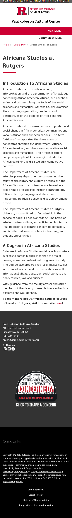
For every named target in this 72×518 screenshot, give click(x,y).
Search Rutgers (36, 494)
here (59, 303)
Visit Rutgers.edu (36, 489)
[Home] (36, 11)
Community (19, 44)
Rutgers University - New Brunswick (36, 505)
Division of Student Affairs (36, 499)
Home (6, 44)
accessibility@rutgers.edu (15, 471)
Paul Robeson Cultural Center (36, 21)
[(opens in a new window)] (5, 349)
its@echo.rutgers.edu (13, 481)
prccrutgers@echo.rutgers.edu (21, 339)
